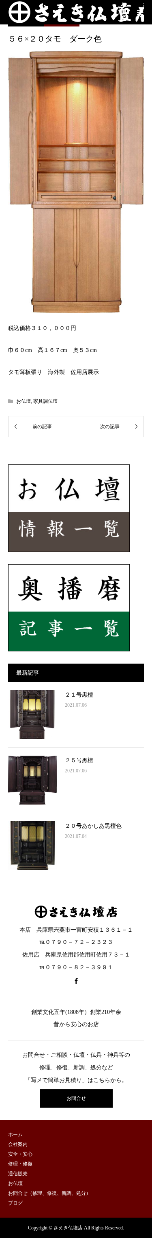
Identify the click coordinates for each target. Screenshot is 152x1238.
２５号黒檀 (79, 760)
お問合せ (76, 1098)
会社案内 (18, 1144)
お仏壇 (23, 401)
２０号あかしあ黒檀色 (93, 826)
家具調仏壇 (45, 401)
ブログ (15, 1203)
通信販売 (18, 1173)
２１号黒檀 (79, 695)
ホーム (15, 1134)
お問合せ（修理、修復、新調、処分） (49, 1193)
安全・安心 (20, 1154)
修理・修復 (20, 1164)
